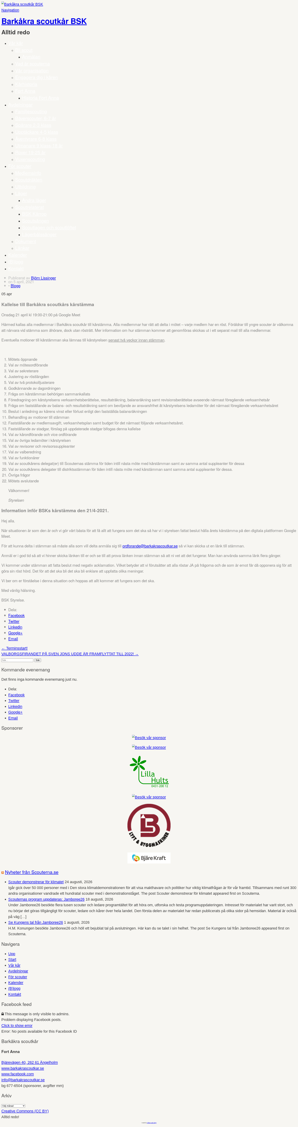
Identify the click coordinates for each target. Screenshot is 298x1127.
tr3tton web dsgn (151, 1123)
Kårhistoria (26, 84)
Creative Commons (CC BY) (25, 1111)
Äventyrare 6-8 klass (36, 138)
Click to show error (16, 1025)
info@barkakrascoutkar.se (23, 1080)
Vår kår (15, 42)
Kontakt (16, 268)
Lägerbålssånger (39, 234)
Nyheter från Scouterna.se (31, 871)
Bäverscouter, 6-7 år (35, 118)
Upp (11, 954)
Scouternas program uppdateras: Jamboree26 (46, 899)
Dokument (25, 241)
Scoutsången (35, 220)
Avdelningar (20, 104)
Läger (21, 193)
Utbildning (25, 186)
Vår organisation (32, 70)
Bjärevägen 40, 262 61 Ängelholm (29, 1062)
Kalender (17, 254)
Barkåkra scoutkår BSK (44, 20)
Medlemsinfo (28, 172)
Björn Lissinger (43, 277)
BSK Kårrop (34, 213)
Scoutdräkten (28, 179)
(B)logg (15, 261)
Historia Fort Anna (40, 97)
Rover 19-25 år (30, 152)
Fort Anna (25, 90)
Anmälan (31, 56)
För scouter (19, 165)
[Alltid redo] (22, 4)
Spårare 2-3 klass (33, 124)
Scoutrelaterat (29, 206)
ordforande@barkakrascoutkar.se (150, 545)
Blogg (15, 285)
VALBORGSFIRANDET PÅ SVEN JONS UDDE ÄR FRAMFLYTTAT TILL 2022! (70, 654)
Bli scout (23, 49)
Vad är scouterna (32, 63)
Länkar (22, 247)
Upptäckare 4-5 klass (36, 131)
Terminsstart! (14, 648)
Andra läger (34, 200)
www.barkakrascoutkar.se (22, 1068)
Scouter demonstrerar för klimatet (36, 882)
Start (12, 959)
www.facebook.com (17, 1074)
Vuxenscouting (30, 159)
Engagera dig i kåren (36, 77)
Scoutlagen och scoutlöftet (49, 227)
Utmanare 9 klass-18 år (39, 145)
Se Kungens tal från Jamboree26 (35, 922)
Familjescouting (31, 111)
